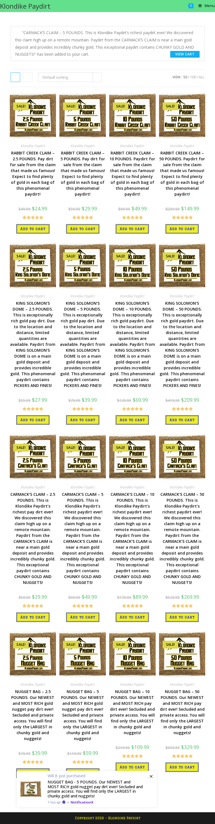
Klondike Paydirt (25, 6)
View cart (185, 54)
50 (185, 77)
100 (193, 77)
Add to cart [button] (32, 229)
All (201, 77)
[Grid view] (15, 77)
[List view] (27, 77)
